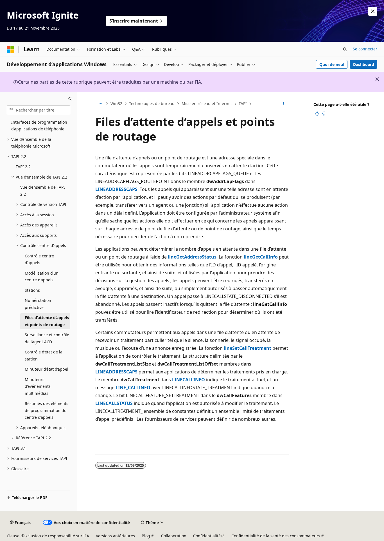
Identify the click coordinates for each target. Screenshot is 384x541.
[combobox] (38, 109)
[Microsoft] (10, 49)
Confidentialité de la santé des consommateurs (275, 535)
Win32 (116, 103)
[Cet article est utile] (316, 113)
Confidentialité (207, 535)
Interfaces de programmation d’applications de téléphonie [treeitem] (39, 125)
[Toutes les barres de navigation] (100, 103)
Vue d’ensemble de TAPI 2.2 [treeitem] (42, 190)
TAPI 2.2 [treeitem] (23, 166)
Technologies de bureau (152, 103)
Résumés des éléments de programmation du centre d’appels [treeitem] (46, 410)
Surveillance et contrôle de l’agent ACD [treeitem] (47, 338)
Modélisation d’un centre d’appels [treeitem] (41, 276)
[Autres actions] (284, 103)
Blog (146, 535)
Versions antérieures (115, 535)
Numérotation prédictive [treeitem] (38, 304)
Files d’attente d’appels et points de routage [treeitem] (47, 321)
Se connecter (365, 49)
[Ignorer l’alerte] (372, 11)
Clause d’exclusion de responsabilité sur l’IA (48, 535)
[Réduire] (70, 98)
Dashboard (363, 64)
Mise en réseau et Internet (207, 103)
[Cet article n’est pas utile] (323, 113)
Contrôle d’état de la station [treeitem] (43, 355)
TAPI (243, 103)
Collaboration (173, 535)
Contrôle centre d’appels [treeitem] (39, 259)
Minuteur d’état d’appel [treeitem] (46, 369)
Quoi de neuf (331, 64)
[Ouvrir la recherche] (345, 49)
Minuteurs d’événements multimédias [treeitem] (38, 386)
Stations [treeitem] (32, 290)
